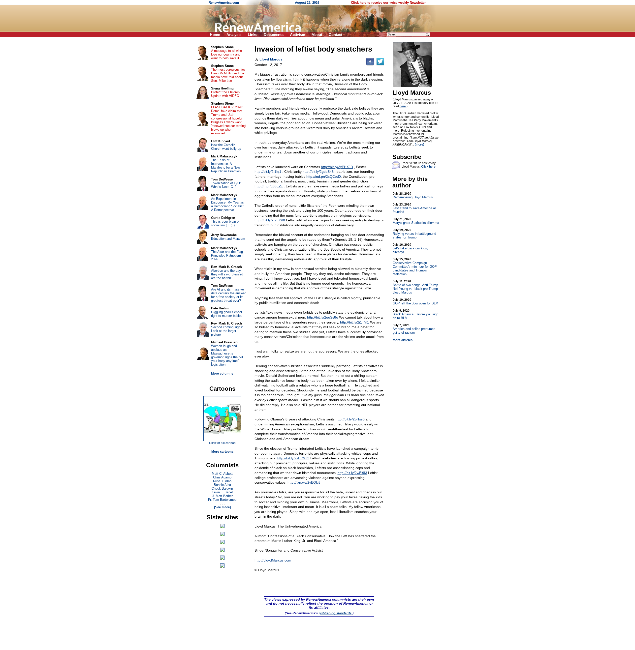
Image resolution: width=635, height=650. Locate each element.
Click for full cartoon (222, 443)
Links (252, 34)
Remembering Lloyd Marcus (413, 195)
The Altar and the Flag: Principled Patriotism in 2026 (227, 255)
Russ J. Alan (222, 481)
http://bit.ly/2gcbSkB (318, 172)
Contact (335, 34)
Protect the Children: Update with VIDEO (226, 94)
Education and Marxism (228, 238)
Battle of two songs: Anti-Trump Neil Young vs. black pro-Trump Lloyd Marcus (415, 287)
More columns (222, 373)
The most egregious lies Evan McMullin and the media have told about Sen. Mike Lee (228, 75)
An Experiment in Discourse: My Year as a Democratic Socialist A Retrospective (227, 204)
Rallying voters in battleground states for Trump (414, 233)
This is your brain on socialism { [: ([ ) (225, 223)
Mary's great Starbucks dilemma (416, 221)
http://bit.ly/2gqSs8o (322, 317)
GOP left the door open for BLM (415, 301)
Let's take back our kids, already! (410, 248)
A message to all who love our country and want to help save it (226, 54)
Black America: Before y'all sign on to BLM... (415, 314)
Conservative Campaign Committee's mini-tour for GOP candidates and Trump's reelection (415, 267)
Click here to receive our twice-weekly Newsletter (388, 2)
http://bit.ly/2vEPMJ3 (293, 458)
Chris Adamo (222, 477)
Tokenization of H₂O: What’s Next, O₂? (226, 185)
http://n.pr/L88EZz (268, 186)
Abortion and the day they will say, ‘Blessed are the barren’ (227, 274)
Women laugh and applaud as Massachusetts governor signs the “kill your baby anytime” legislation (227, 355)
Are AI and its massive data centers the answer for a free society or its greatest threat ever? (228, 295)
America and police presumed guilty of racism (414, 329)
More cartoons (222, 451)
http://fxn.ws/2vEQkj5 (303, 482)
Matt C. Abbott (222, 473)
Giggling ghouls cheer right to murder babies (226, 314)
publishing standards (335, 613)
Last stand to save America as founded (415, 208)
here (403, 106)
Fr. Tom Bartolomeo (222, 500)
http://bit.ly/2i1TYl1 (354, 322)
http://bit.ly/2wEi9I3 (352, 473)
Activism (297, 34)
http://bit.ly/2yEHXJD (337, 167)
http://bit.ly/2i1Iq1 (267, 172)
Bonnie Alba (222, 485)
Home (215, 34)
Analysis (233, 34)
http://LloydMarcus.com (272, 560)
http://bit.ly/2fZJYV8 (269, 220)
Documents (274, 34)
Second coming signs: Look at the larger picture (227, 330)
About (317, 34)
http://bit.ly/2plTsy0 (350, 419)
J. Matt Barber (222, 496)
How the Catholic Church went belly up (226, 146)
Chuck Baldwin (222, 488)
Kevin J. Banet (222, 492)
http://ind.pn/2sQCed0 (323, 176)
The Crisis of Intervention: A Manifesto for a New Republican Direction (226, 165)
